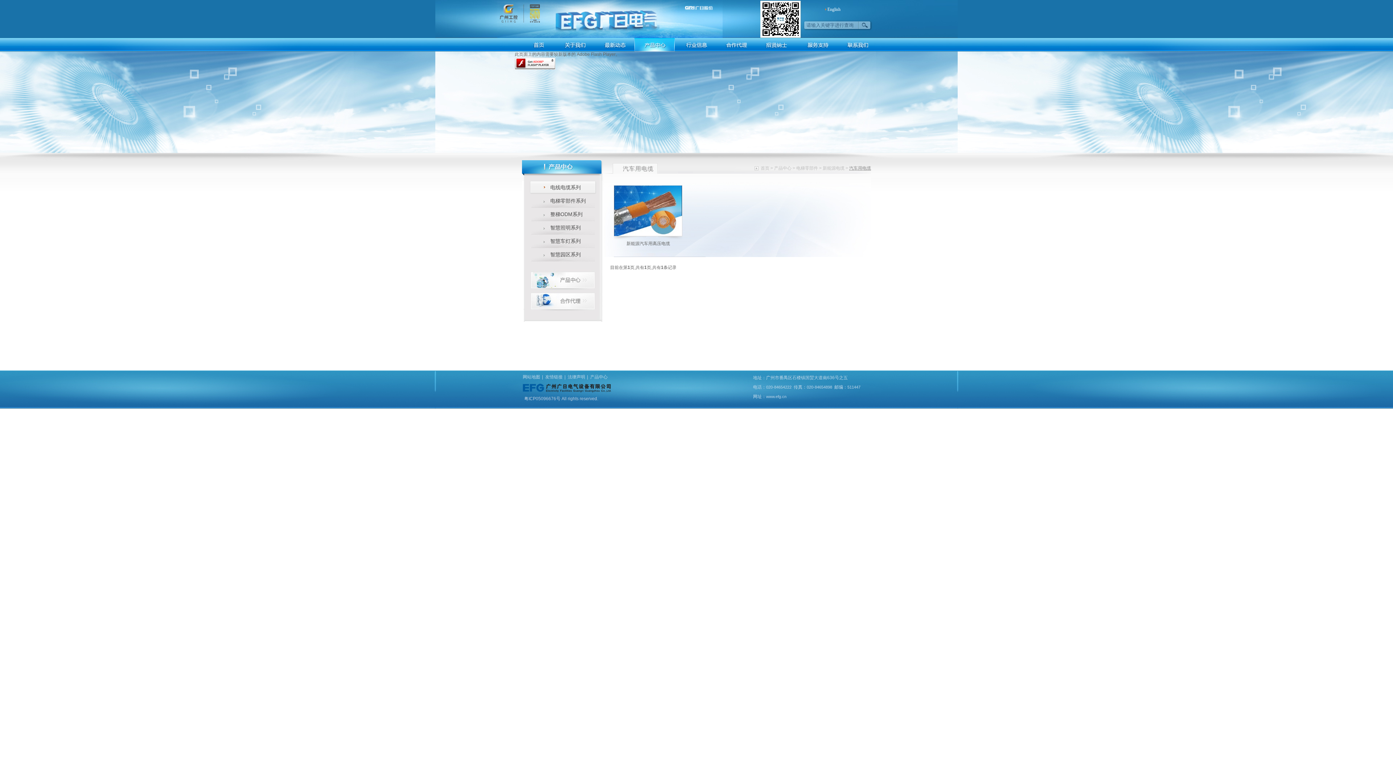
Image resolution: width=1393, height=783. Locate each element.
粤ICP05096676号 (543, 398)
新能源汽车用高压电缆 (648, 243)
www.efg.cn (776, 396)
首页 (765, 168)
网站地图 (531, 377)
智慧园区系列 (565, 254)
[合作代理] (563, 301)
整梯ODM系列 (566, 214)
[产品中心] (563, 280)
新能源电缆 (834, 168)
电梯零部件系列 (568, 201)
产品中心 (783, 168)
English (834, 9)
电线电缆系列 (565, 187)
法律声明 (576, 377)
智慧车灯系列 (565, 241)
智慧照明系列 (565, 228)
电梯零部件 (807, 168)
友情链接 (554, 377)
